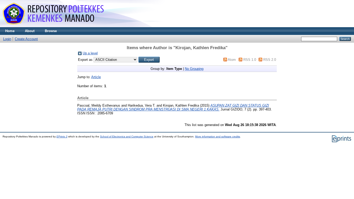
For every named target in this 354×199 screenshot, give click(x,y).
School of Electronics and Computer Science (126, 136)
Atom (232, 60)
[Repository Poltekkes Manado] (54, 26)
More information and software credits (217, 136)
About (29, 31)
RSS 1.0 (249, 60)
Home (10, 31)
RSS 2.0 (269, 60)
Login (7, 39)
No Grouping (194, 69)
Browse (51, 31)
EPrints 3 (61, 136)
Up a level (90, 53)
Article (96, 77)
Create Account (26, 39)
